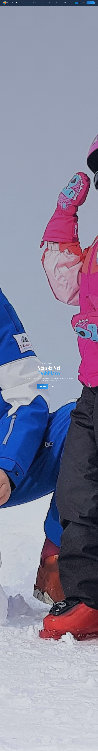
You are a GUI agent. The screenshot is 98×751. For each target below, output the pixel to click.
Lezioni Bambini (43, 3)
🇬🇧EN (84, 2)
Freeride (51, 3)
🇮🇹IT (76, 2)
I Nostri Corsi (55, 386)
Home (27, 3)
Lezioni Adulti (33, 3)
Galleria (66, 3)
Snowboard (58, 3)
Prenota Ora (90, 3)
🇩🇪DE (80, 2)
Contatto (72, 3)
